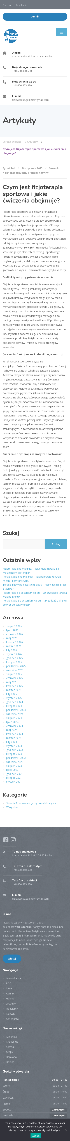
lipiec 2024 (12, 722)
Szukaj (11, 533)
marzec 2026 (13, 646)
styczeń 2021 (14, 781)
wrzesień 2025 (14, 670)
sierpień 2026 (14, 626)
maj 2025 (11, 682)
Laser (9, 988)
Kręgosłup (12, 1041)
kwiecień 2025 (14, 686)
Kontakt (10, 1013)
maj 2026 (11, 638)
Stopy (9, 1051)
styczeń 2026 (14, 654)
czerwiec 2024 (14, 726)
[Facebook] (6, 841)
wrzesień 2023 (14, 762)
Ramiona (11, 1057)
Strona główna (12, 142)
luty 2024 (11, 742)
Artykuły (32, 142)
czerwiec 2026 (14, 634)
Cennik (35, 16)
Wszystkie (12, 807)
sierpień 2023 (14, 766)
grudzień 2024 (14, 702)
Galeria (7, 5)
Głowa (10, 1046)
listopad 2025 (14, 662)
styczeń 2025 (14, 698)
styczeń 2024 (14, 746)
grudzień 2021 (14, 774)
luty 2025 (11, 694)
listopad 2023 (14, 754)
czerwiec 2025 (14, 678)
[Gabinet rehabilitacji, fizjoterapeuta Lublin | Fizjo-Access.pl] (11, 35)
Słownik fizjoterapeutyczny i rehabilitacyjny (31, 803)
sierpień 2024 (14, 718)
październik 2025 (16, 666)
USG (8, 983)
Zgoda (35, 1135)
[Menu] (61, 32)
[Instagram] (13, 841)
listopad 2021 (14, 777)
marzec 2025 (13, 690)
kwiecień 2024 (14, 734)
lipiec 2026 (12, 630)
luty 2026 (11, 650)
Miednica (11, 1036)
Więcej (12, 958)
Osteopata (12, 1018)
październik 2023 (16, 757)
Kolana (10, 1062)
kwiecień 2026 (14, 642)
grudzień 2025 (14, 658)
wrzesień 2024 (14, 714)
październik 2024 (16, 710)
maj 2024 (11, 729)
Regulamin (21, 5)
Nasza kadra (13, 978)
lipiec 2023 (12, 769)
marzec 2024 (13, 738)
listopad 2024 (14, 706)
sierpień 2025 (14, 674)
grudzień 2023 (14, 749)
